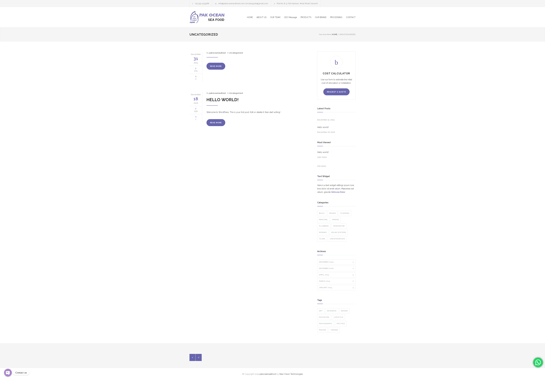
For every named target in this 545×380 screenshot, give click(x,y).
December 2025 (336, 262)
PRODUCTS (306, 17)
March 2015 (336, 281)
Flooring (344, 213)
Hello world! (223, 99)
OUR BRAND (320, 17)
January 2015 (336, 288)
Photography (325, 324)
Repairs (323, 232)
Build (321, 213)
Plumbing (324, 226)
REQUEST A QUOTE (336, 92)
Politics (341, 324)
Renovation (339, 226)
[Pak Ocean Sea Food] (215, 17)
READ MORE (216, 66)
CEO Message (290, 17)
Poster (322, 330)
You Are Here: (325, 34)
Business (331, 311)
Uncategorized (236, 53)
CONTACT (351, 17)
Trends (334, 330)
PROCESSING (336, 17)
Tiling (322, 239)
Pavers (335, 220)
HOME (250, 17)
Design (332, 213)
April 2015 (336, 275)
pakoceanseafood (217, 53)
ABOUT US (261, 17)
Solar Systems (338, 232)
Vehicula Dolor (338, 192)
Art (321, 311)
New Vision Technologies (291, 374)
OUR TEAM (275, 17)
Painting (323, 220)
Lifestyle (338, 317)
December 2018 (336, 268)
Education (324, 317)
